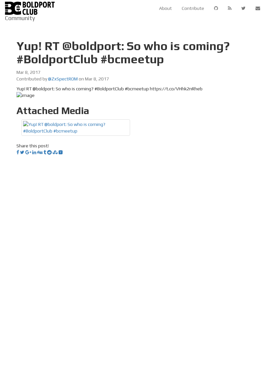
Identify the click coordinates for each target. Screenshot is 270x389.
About (165, 8)
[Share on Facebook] (17, 152)
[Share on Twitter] (22, 152)
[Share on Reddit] (49, 152)
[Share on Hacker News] (61, 152)
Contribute (193, 8)
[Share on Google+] (28, 152)
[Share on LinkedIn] (34, 152)
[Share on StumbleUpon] (55, 152)
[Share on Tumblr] (44, 152)
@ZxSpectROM (63, 78)
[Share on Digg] (39, 152)
